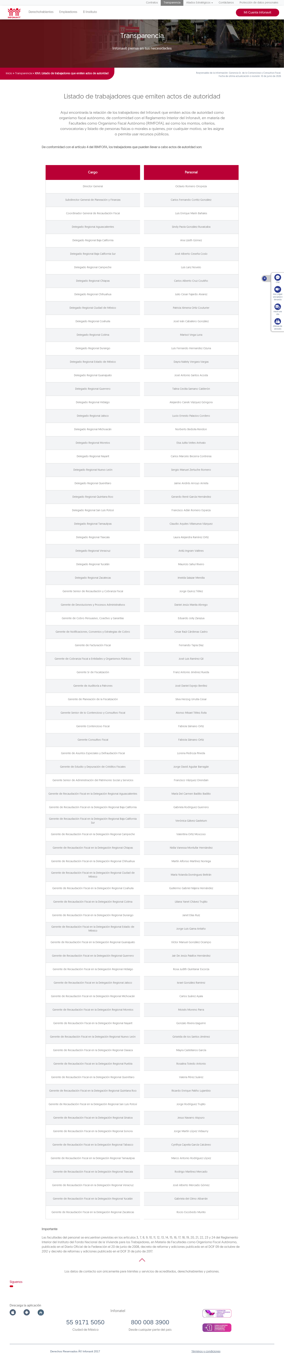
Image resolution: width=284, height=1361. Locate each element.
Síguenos (16, 1282)
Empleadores (68, 12)
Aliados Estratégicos (198, 2)
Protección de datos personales (259, 2)
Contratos (152, 2)
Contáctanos (226, 2)
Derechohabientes (41, 12)
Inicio (9, 73)
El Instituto (90, 12)
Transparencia (172, 2)
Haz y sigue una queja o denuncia (277, 297)
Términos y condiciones (205, 1351)
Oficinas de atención (277, 327)
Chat (278, 282)
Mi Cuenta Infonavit (257, 12)
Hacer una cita (278, 313)
